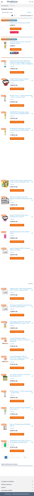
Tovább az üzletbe (15, 28)
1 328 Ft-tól (13, 311)
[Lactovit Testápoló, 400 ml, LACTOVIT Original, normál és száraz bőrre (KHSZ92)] (5, 359)
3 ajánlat (12, 252)
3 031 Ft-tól (13, 430)
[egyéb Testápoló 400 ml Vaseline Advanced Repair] (5, 251)
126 (25, 457)
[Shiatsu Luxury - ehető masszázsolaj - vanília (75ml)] (5, 394)
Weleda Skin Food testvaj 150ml (20, 23)
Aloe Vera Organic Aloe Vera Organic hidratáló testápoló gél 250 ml (21, 198)
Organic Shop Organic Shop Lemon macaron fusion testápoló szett (21, 181)
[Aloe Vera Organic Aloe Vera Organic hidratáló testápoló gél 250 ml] (5, 200)
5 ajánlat (12, 116)
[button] (32, 1)
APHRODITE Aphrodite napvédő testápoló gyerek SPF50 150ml (20, 129)
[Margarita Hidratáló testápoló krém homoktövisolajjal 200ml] (5, 308)
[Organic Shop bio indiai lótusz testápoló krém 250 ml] (5, 218)
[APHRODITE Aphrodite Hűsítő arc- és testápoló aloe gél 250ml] (5, 444)
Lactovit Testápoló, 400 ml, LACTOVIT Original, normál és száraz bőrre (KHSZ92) (19, 358)
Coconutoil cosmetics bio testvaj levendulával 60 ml (20, 375)
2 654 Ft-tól (13, 255)
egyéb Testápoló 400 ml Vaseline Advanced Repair (20, 249)
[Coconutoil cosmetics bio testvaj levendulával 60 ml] (5, 377)
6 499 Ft (12, 25)
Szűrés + (29, 12)
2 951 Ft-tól (13, 187)
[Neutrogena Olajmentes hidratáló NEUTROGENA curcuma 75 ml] (5, 324)
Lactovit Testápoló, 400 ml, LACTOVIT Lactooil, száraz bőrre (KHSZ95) (20, 340)
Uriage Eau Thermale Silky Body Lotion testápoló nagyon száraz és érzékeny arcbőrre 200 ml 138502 (20, 62)
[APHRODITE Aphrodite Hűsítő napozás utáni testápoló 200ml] (5, 115)
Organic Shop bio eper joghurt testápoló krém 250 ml (19, 79)
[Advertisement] (17, 160)
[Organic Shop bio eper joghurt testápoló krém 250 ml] (5, 82)
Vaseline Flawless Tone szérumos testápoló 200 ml (20, 42)
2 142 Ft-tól (13, 346)
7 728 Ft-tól (13, 135)
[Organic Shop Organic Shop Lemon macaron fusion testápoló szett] (5, 183)
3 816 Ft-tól (13, 397)
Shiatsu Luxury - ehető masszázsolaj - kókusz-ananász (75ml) (21, 96)
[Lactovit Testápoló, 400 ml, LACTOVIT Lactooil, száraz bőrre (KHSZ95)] (5, 341)
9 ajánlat (12, 66)
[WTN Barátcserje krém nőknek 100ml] (5, 234)
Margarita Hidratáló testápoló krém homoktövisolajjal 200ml (21, 305)
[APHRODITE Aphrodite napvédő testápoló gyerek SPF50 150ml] (5, 131)
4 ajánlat (12, 292)
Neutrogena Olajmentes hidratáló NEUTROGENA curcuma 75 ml (20, 322)
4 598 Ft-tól (13, 381)
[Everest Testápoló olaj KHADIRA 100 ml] (5, 427)
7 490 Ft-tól (13, 69)
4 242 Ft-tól (13, 102)
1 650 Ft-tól (13, 205)
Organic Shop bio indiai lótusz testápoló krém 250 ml (19, 215)
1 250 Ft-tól (13, 85)
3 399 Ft (12, 46)
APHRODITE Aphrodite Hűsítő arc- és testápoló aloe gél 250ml (21, 441)
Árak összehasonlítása (17, 72)
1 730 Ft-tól (13, 414)
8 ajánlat (12, 99)
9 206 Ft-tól (13, 238)
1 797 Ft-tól (13, 295)
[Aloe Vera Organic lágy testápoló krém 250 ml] (5, 410)
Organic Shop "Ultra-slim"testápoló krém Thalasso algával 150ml (21, 289)
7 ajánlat (12, 395)
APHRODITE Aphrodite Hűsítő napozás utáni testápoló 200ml (19, 112)
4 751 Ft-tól (13, 118)
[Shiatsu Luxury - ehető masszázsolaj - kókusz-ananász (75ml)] (5, 98)
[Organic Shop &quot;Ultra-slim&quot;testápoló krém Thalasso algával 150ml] (5, 291)
